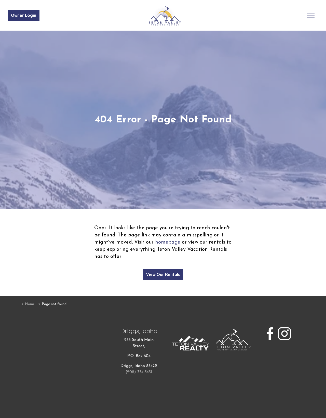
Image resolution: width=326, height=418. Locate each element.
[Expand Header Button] (310, 15)
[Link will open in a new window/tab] (270, 333)
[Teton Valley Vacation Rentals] (164, 16)
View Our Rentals (163, 274)
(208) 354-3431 (139, 372)
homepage (167, 242)
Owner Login (23, 15)
